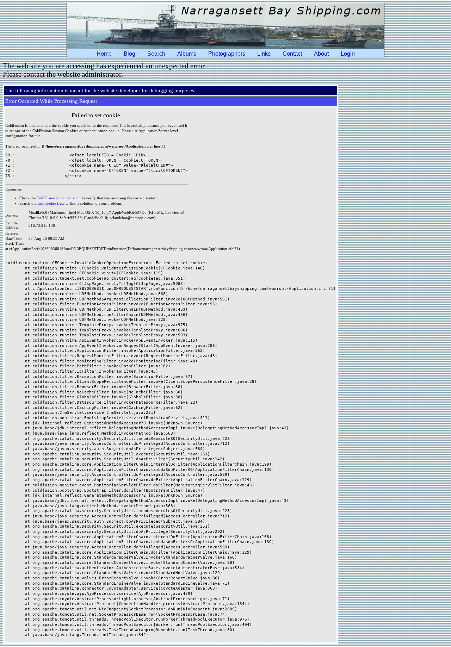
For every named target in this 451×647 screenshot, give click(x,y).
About (321, 54)
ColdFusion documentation (59, 198)
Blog (129, 54)
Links (264, 54)
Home (104, 54)
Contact (292, 54)
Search (156, 54)
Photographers (226, 54)
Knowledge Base (50, 203)
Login (348, 54)
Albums (186, 54)
